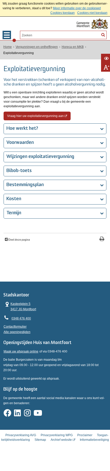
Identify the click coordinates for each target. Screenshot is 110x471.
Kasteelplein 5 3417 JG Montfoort (20, 306)
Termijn (13, 213)
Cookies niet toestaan (92, 13)
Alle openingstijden (17, 332)
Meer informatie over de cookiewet (77, 8)
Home (7, 47)
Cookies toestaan (62, 13)
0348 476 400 (21, 318)
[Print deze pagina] (102, 239)
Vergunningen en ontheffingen (37, 47)
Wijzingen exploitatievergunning (40, 156)
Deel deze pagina (19, 240)
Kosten (13, 199)
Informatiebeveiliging (94, 440)
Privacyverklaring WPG (57, 435)
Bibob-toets (19, 170)
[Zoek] (103, 34)
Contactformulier (15, 326)
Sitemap (40, 440)
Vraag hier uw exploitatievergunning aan (35, 116)
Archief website (61, 440)
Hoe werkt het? (22, 128)
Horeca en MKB (73, 47)
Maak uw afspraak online (21, 351)
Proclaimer (84, 435)
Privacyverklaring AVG (20, 435)
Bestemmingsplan (25, 185)
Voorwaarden (20, 142)
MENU (7, 35)
